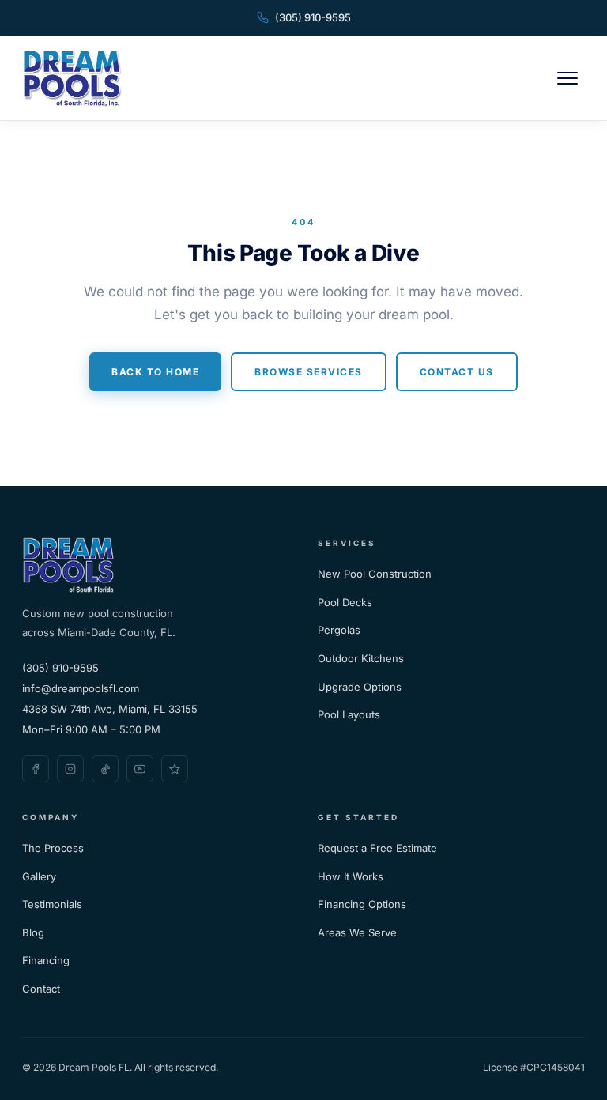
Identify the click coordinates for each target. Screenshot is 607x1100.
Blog (33, 932)
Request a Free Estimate (377, 848)
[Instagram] (70, 768)
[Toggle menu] (567, 78)
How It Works (350, 876)
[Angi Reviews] (174, 768)
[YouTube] (139, 768)
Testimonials (52, 904)
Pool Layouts (349, 714)
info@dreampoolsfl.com (80, 688)
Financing (46, 960)
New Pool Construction (375, 573)
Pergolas (339, 629)
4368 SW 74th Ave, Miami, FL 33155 (110, 709)
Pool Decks (345, 602)
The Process (53, 848)
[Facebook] (35, 768)
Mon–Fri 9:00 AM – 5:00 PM (91, 729)
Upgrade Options (360, 686)
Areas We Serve (357, 932)
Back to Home (155, 372)
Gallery (39, 876)
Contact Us (457, 372)
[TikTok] (105, 768)
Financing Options (362, 904)
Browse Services (308, 372)
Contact (41, 988)
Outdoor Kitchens (361, 658)
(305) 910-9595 (313, 17)
